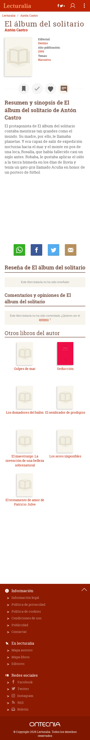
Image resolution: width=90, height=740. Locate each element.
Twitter (23, 689)
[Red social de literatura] (17, 6)
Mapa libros (21, 657)
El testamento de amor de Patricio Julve (25, 502)
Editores (18, 663)
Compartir (36, 250)
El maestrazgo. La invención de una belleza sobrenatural (25, 460)
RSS (20, 702)
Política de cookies (26, 611)
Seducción (65, 368)
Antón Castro (29, 16)
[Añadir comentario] (63, 88)
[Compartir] (61, 6)
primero (44, 319)
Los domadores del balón (25, 412)
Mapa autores (22, 650)
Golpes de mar (25, 368)
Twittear (53, 250)
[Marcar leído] (37, 88)
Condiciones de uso (27, 618)
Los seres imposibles (65, 456)
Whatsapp (19, 250)
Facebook (25, 682)
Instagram (25, 695)
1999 (41, 51)
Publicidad (20, 625)
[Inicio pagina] (84, 589)
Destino (43, 43)
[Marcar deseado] (50, 88)
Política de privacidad (28, 604)
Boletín (22, 709)
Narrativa (44, 60)
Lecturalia (8, 16)
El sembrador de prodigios (65, 412)
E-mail (70, 250)
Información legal (25, 597)
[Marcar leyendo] (23, 88)
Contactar (19, 631)
